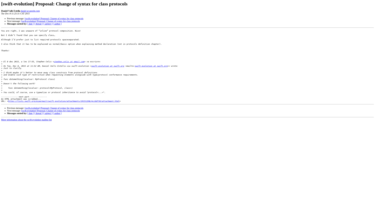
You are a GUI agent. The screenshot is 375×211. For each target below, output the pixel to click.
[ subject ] (47, 24)
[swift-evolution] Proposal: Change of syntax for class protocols (54, 18)
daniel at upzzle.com (30, 11)
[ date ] (30, 24)
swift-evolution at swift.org (107, 66)
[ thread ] (38, 24)
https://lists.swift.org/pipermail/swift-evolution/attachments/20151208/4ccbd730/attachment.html (64, 101)
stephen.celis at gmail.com (69, 62)
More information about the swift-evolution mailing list (26, 120)
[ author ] (57, 24)
